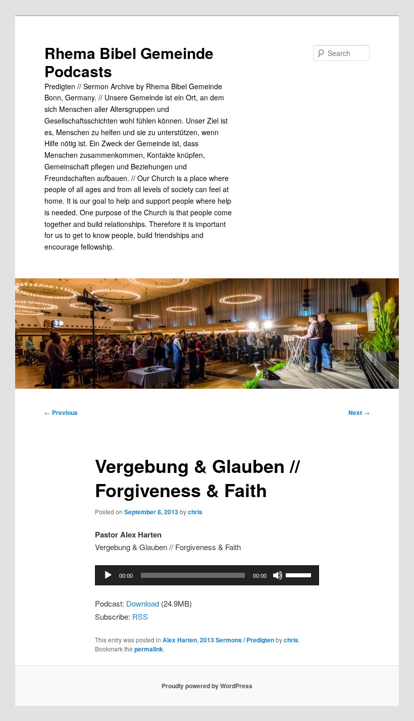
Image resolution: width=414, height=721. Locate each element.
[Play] (108, 575)
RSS (140, 616)
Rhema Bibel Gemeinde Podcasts (129, 62)
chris (195, 511)
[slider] (300, 574)
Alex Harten (180, 639)
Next (359, 412)
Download (142, 603)
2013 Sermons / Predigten (237, 639)
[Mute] (278, 575)
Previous (61, 412)
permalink (148, 648)
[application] (207, 575)
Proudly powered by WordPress (207, 685)
